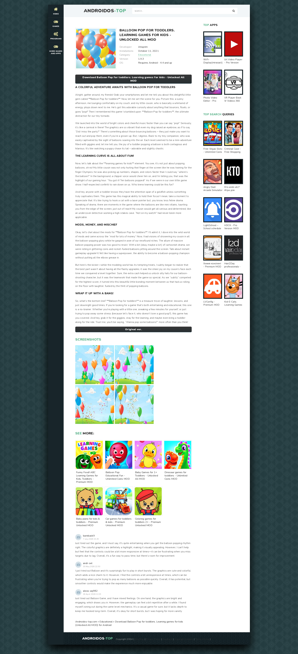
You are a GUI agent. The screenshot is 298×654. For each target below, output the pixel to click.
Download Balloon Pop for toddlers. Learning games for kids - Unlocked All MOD (133, 79)
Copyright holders (183, 639)
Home (56, 14)
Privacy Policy (153, 639)
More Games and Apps (55, 52)
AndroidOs (105, 11)
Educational (144, 55)
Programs (56, 39)
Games (55, 26)
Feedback (167, 639)
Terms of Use (202, 639)
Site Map (139, 639)
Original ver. (133, 329)
